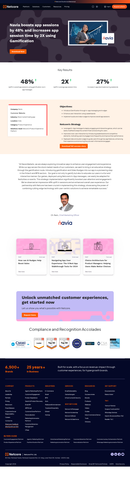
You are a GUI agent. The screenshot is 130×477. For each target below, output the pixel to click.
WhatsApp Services (111, 412)
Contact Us (8, 421)
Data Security (120, 464)
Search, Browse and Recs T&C (114, 416)
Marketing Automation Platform (60, 442)
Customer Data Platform (33, 411)
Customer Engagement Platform (14, 439)
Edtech (47, 411)
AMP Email (28, 408)
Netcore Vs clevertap (71, 412)
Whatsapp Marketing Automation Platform (108, 442)
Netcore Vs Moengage (72, 409)
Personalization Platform (81, 442)
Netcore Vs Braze (70, 416)
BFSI (46, 398)
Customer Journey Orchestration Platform (108, 439)
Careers (7, 417)
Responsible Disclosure (79, 464)
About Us (8, 391)
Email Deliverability (71, 391)
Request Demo (30, 315)
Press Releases (9, 408)
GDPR (112, 464)
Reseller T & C (109, 419)
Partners (8, 398)
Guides (87, 411)
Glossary (88, 422)
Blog (86, 391)
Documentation (110, 391)
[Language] (97, 7)
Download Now (18, 52)
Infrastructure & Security (73, 398)
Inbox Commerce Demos (92, 415)
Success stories (90, 394)
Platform (26, 7)
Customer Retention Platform (82, 439)
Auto (46, 401)
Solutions (35, 7)
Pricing (66, 7)
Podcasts (88, 401)
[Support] (93, 7)
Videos (87, 408)
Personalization (30, 415)
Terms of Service (110, 405)
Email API (28, 404)
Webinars (88, 404)
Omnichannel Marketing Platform (60, 439)
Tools (86, 418)
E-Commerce (49, 391)
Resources (57, 7)
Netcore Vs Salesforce (72, 419)
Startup (47, 415)
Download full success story (74, 146)
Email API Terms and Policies (98, 464)
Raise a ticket (109, 394)
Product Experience (31, 398)
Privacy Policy (64, 464)
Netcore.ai (72, 1)
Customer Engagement (32, 394)
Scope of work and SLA (112, 409)
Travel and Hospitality (52, 408)
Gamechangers (70, 394)
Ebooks (87, 398)
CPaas (27, 430)
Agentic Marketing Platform (34, 391)
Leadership (8, 394)
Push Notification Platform (35, 442)
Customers (46, 7)
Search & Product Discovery (34, 401)
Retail (47, 394)
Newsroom (8, 404)
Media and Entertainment (53, 404)
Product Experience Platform (12, 442)
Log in (108, 6)
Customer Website (18, 113)
